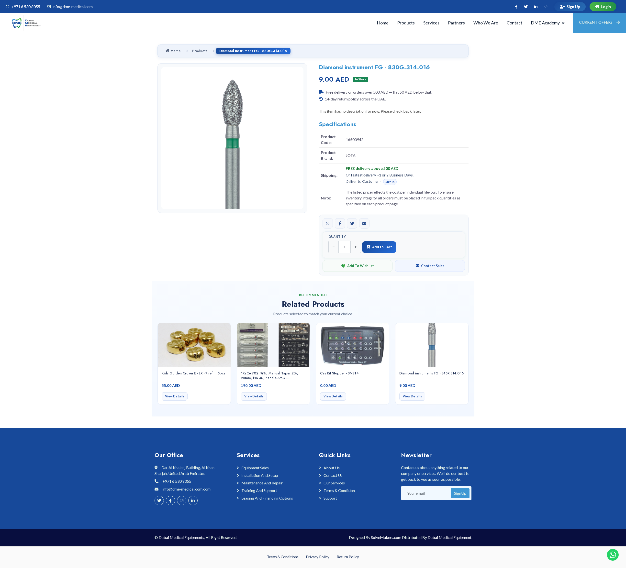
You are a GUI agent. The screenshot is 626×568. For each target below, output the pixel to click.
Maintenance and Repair (262, 483)
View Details (174, 396)
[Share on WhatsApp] (328, 223)
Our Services (334, 483)
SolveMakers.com (386, 537)
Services (431, 22)
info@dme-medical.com (73, 6)
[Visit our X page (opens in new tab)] (526, 6)
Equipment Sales (255, 467)
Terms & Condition (339, 490)
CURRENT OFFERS (596, 22)
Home (383, 22)
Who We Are (485, 22)
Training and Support (259, 490)
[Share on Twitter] (352, 223)
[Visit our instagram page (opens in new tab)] (545, 6)
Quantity (337, 237)
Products (406, 22)
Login (606, 6)
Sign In (389, 182)
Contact (514, 22)
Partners (456, 22)
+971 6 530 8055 (25, 6)
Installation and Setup (259, 475)
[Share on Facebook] (340, 223)
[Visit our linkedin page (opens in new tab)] (536, 6)
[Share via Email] (364, 223)
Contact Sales (432, 266)
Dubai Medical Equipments (181, 537)
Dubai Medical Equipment (449, 537)
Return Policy (348, 557)
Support (330, 498)
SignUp (460, 493)
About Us (332, 467)
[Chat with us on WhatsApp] (613, 555)
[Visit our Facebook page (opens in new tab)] (516, 6)
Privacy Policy (317, 557)
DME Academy (545, 22)
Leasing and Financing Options (267, 498)
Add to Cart (382, 247)
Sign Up (573, 6)
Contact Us (333, 475)
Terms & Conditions (283, 557)
